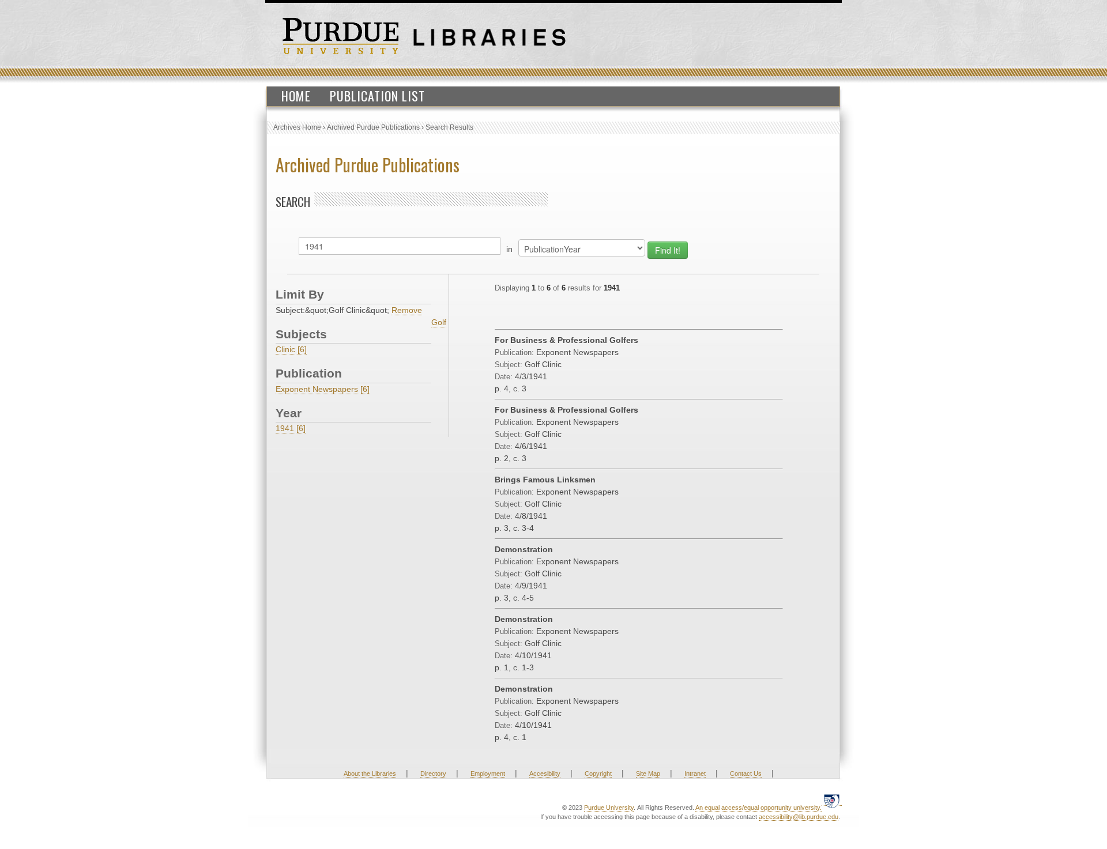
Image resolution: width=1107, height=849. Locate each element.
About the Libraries (370, 773)
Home (296, 95)
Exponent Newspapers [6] (323, 389)
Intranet (695, 773)
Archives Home (297, 127)
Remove (406, 310)
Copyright (598, 773)
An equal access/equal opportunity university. (758, 807)
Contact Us (746, 773)
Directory (433, 773)
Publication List (377, 95)
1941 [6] (291, 428)
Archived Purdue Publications (373, 127)
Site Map (648, 773)
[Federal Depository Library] (832, 801)
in (509, 249)
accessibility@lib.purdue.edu (798, 816)
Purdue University (609, 807)
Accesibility (544, 773)
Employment (487, 773)
